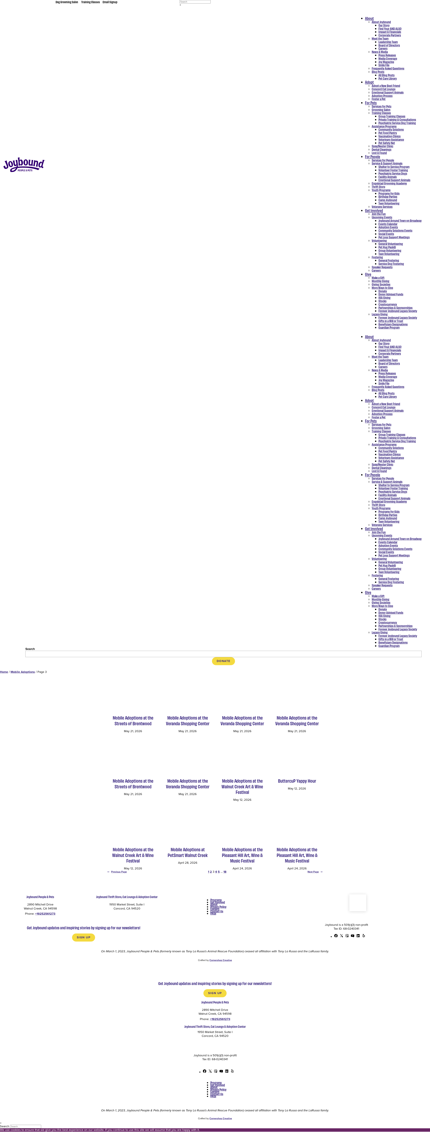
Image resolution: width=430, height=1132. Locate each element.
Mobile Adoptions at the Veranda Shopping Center (187, 720)
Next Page (315, 872)
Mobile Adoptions (23, 672)
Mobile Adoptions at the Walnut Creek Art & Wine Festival (242, 786)
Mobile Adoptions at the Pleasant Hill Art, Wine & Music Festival (242, 855)
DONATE (223, 661)
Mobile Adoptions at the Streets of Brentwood (133, 720)
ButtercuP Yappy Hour (297, 780)
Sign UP (84, 937)
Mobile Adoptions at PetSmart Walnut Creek (188, 852)
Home (4, 672)
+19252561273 (45, 914)
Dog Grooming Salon (67, 2)
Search (30, 649)
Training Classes (90, 2)
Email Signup (110, 2)
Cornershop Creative (220, 960)
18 (224, 872)
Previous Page (117, 872)
